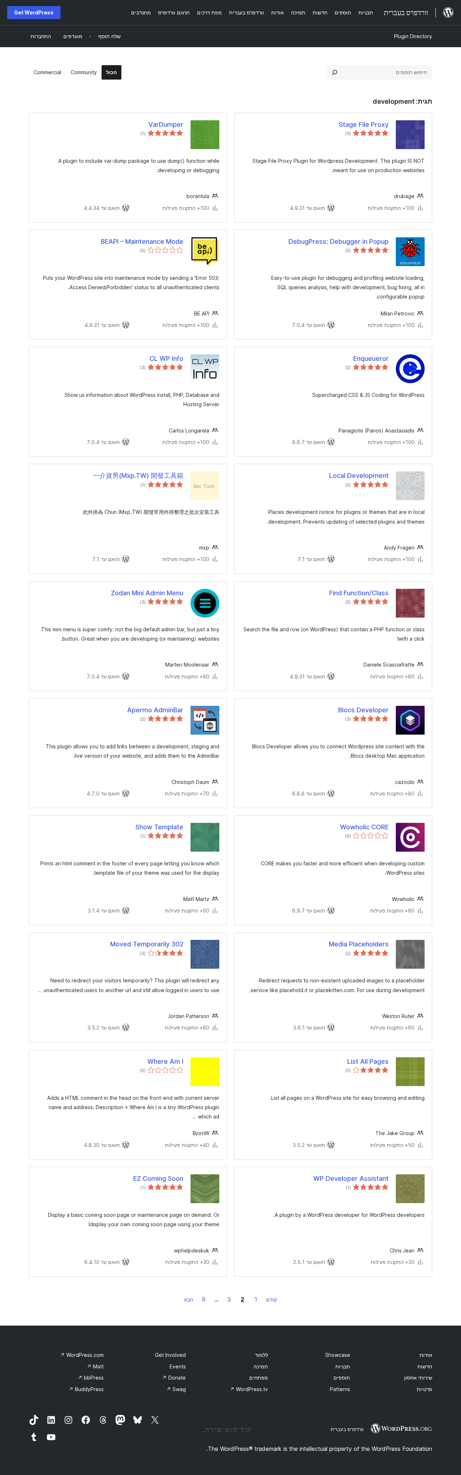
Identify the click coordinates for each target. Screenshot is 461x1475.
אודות (426, 1355)
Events (178, 1366)
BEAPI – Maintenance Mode (142, 241)
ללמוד (261, 1355)
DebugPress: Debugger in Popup (338, 241)
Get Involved (170, 1355)
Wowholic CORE (364, 827)
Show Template (159, 827)
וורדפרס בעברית (347, 1429)
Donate (174, 1378)
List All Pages (368, 1061)
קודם (271, 1299)
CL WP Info (166, 358)
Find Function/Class (359, 593)
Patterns (340, 1389)
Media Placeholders (359, 944)
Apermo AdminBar (155, 710)
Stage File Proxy (364, 124)
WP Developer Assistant (351, 1178)
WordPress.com (82, 1355)
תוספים (342, 1378)
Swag (176, 1389)
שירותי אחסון (418, 1378)
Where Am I (165, 1061)
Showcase (337, 1355)
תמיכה (261, 1366)
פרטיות (424, 1389)
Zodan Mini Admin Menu (147, 593)
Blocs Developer (363, 710)
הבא (188, 1299)
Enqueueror (371, 358)
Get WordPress (34, 12)
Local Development (359, 475)
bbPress (91, 1378)
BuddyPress (86, 1389)
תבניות (342, 1366)
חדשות (424, 1366)
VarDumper (165, 124)
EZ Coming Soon (158, 1178)
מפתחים (258, 1378)
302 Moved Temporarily (146, 944)
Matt (95, 1366)
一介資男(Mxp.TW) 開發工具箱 (138, 475)
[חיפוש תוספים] (334, 72)
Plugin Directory (413, 36)
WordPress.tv (249, 1389)
